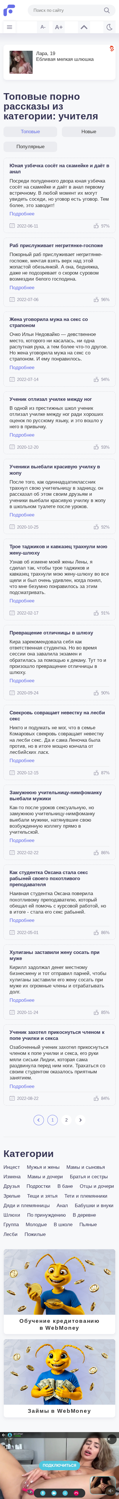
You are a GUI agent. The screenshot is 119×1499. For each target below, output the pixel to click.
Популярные (30, 146)
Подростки (39, 1186)
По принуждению (46, 1215)
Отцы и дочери (97, 1186)
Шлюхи (11, 1215)
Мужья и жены (43, 1167)
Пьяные (88, 1224)
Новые (88, 131)
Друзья (11, 1186)
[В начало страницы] (84, 27)
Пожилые (35, 1234)
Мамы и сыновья (85, 1167)
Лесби (10, 1234)
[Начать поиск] (107, 10)
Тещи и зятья (42, 1196)
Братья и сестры (89, 1176)
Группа (11, 1224)
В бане (65, 1186)
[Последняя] (80, 1120)
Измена (12, 1176)
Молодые (36, 1224)
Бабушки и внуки (94, 1205)
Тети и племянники (85, 1196)
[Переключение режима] (109, 27)
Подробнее (22, 214)
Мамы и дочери (45, 1176)
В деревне (84, 1215)
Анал (62, 1205)
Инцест (11, 1167)
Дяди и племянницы (26, 1205)
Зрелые (11, 1196)
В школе (63, 1224)
